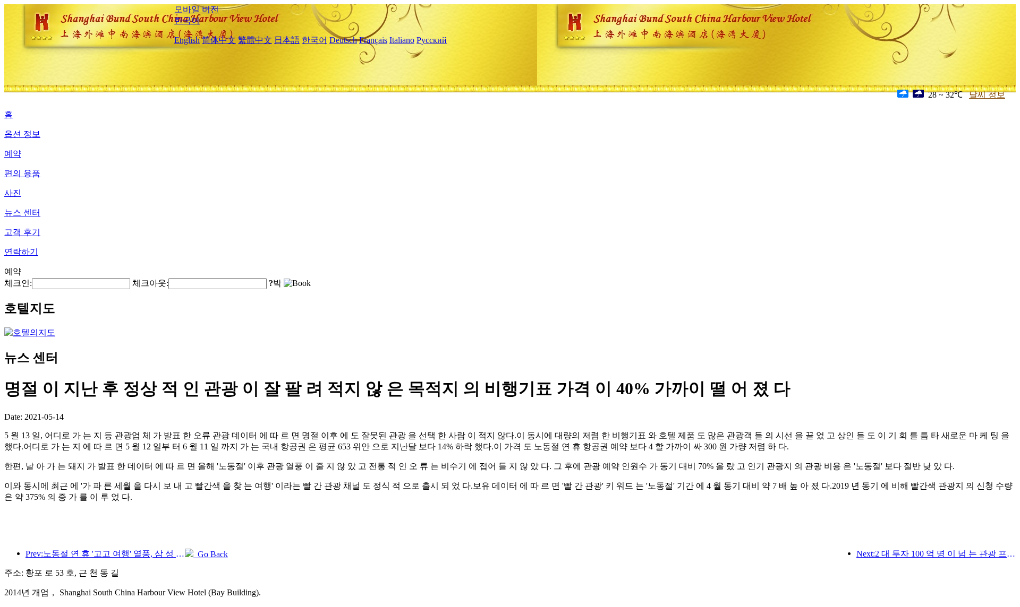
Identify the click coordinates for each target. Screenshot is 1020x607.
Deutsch (343, 40)
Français (373, 40)
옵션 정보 (22, 133)
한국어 (187, 20)
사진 (12, 192)
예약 (12, 153)
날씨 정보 (987, 94)
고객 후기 (22, 232)
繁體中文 (255, 40)
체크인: (18, 283)
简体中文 (219, 40)
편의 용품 (22, 173)
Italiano (401, 40)
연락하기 (21, 251)
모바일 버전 (196, 9)
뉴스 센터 (22, 212)
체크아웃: (150, 283)
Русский (431, 40)
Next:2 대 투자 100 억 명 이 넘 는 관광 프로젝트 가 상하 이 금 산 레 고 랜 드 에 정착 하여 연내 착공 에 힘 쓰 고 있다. (936, 553)
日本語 (287, 40)
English (187, 40)
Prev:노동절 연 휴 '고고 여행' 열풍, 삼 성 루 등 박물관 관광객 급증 (105, 553)
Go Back (210, 554)
